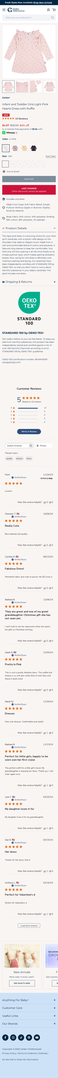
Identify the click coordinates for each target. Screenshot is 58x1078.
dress (29, 458)
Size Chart (51, 156)
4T (36, 165)
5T (43, 165)
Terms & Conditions (27, 1053)
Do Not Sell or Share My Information (20, 1059)
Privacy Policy (9, 1053)
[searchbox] (16, 445)
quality (9, 458)
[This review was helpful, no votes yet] (45, 502)
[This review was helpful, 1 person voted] (45, 732)
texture (19, 458)
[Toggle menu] (4, 10)
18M (13, 165)
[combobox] (29, 17)
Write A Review (29, 431)
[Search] (52, 17)
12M (6, 165)
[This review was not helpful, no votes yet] (50, 502)
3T (28, 165)
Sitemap (43, 1053)
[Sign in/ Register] (48, 10)
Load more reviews (29, 925)
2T (21, 165)
